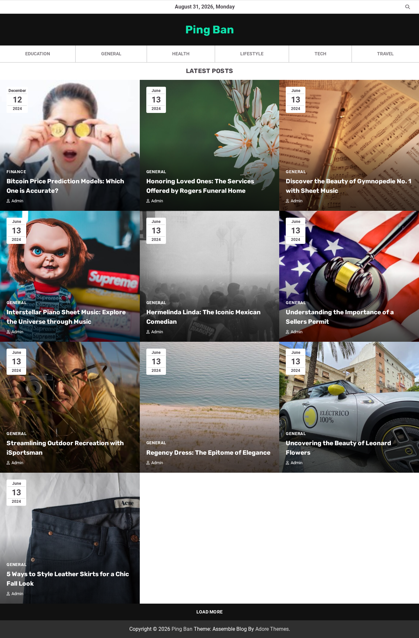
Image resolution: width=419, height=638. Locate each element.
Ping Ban (209, 29)
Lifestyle (252, 53)
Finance (16, 171)
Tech (320, 53)
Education (37, 53)
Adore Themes (272, 629)
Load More (209, 611)
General (111, 53)
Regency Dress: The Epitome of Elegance (208, 452)
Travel (385, 53)
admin (17, 200)
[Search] (407, 7)
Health (181, 53)
